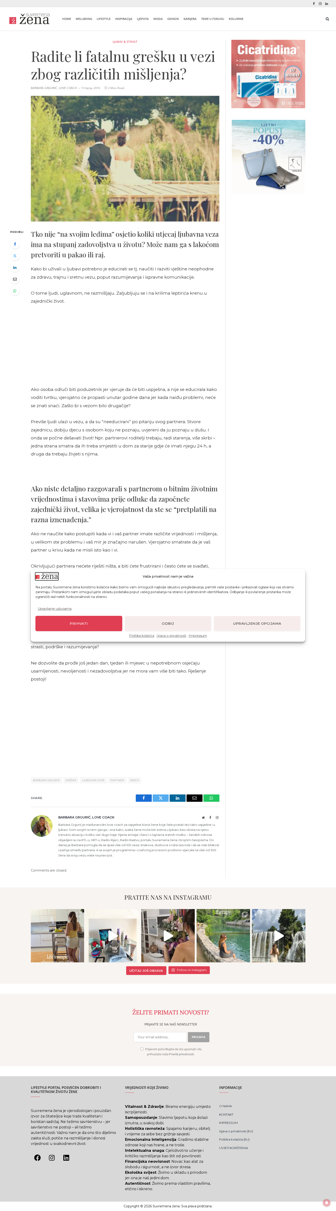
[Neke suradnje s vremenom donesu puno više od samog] (168, 936)
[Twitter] (14, 255)
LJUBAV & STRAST (125, 42)
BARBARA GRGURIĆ (46, 780)
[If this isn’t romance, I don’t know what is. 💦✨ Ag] (278, 936)
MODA (158, 19)
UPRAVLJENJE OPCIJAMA (257, 623)
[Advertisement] (125, 345)
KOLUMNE (236, 19)
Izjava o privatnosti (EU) (236, 1131)
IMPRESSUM (228, 1123)
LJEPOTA (143, 19)
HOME (66, 19)
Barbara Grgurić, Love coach (54, 88)
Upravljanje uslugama (55, 609)
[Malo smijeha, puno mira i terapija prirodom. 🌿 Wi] (223, 936)
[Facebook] (14, 244)
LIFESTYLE (104, 19)
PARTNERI (117, 780)
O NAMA (225, 1106)
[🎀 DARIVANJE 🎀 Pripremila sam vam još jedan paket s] (112, 936)
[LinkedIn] (14, 267)
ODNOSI (173, 19)
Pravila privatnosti (181, 1054)
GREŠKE (71, 780)
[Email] (14, 279)
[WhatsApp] (14, 290)
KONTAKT (226, 1114)
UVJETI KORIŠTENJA (233, 1148)
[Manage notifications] (326, 1202)
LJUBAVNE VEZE (93, 780)
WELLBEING (84, 19)
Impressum (198, 636)
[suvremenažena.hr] (29, 18)
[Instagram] (52, 1157)
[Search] (327, 19)
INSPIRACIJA (123, 19)
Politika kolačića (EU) (234, 1139)
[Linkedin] (66, 1157)
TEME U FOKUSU (212, 19)
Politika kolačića (141, 636)
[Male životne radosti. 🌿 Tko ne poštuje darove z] (57, 936)
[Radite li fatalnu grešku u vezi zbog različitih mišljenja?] (125, 159)
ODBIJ (168, 623)
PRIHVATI (79, 623)
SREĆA (134, 780)
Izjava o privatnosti (171, 636)
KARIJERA (190, 19)
